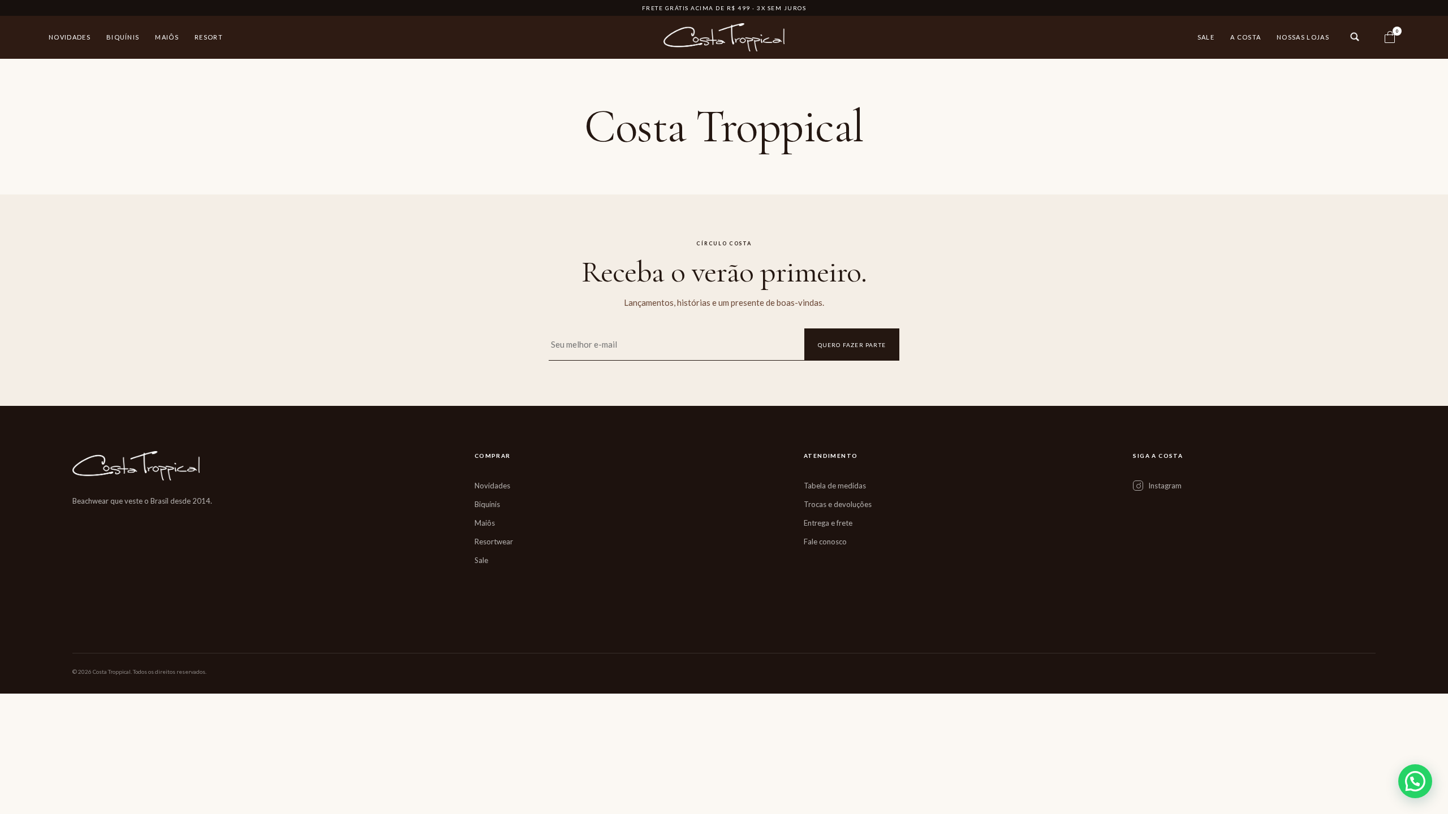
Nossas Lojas (1303, 37)
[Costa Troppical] (724, 37)
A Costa (1245, 37)
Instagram (1165, 485)
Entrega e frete (828, 522)
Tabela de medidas (835, 485)
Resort (209, 37)
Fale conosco (825, 541)
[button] (1415, 781)
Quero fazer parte (852, 344)
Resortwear (494, 541)
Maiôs (167, 37)
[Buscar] (1354, 36)
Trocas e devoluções (838, 504)
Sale (1205, 37)
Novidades (69, 37)
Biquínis (123, 37)
